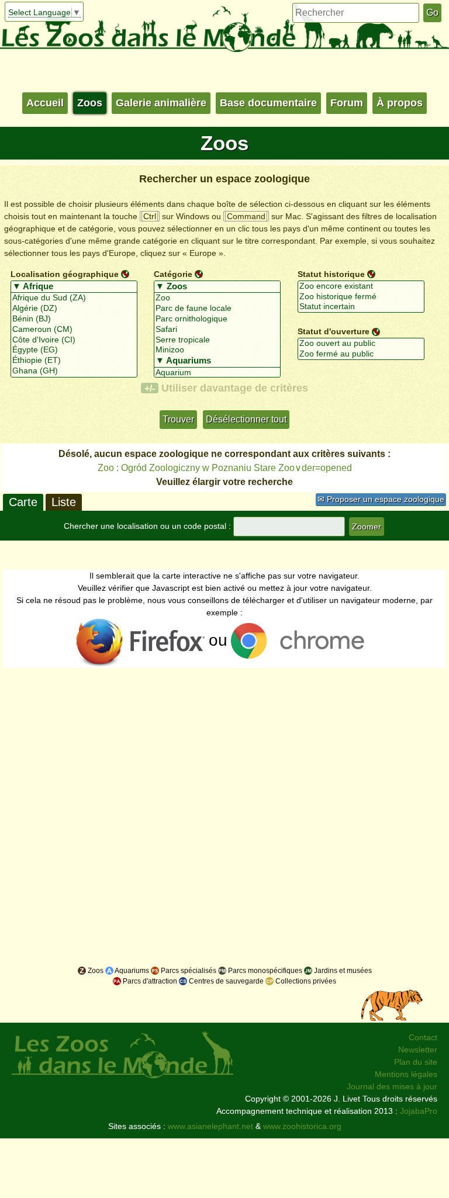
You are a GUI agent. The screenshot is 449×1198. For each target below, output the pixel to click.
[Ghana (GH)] (74, 371)
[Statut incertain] (361, 307)
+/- (149, 388)
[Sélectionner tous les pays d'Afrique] (74, 287)
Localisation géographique (65, 274)
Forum (346, 103)
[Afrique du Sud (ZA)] (74, 298)
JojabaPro (418, 1111)
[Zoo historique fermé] (361, 297)
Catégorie (173, 274)
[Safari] (217, 329)
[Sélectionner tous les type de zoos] (217, 287)
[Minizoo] (217, 350)
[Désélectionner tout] (125, 273)
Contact (423, 1037)
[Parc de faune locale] (217, 308)
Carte (23, 502)
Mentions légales (406, 1074)
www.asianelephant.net (210, 1126)
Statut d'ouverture (333, 331)
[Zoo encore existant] (361, 286)
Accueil (45, 103)
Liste (63, 502)
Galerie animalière (161, 103)
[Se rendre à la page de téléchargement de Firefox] (141, 642)
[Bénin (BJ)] (74, 319)
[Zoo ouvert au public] (361, 343)
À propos (400, 103)
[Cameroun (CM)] (74, 329)
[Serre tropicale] (217, 340)
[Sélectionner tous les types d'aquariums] (217, 361)
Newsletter (417, 1049)
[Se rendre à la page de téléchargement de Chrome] (302, 642)
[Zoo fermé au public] (361, 354)
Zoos (89, 103)
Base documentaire (268, 103)
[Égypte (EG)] (74, 350)
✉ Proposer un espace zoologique (380, 499)
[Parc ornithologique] (217, 319)
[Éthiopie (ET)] (74, 360)
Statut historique (331, 274)
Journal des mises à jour (392, 1086)
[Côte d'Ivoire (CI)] (74, 340)
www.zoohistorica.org (302, 1126)
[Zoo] (217, 298)
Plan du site (415, 1062)
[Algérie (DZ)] (74, 308)
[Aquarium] (217, 373)
